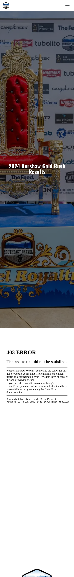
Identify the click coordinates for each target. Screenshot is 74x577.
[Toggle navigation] (67, 5)
